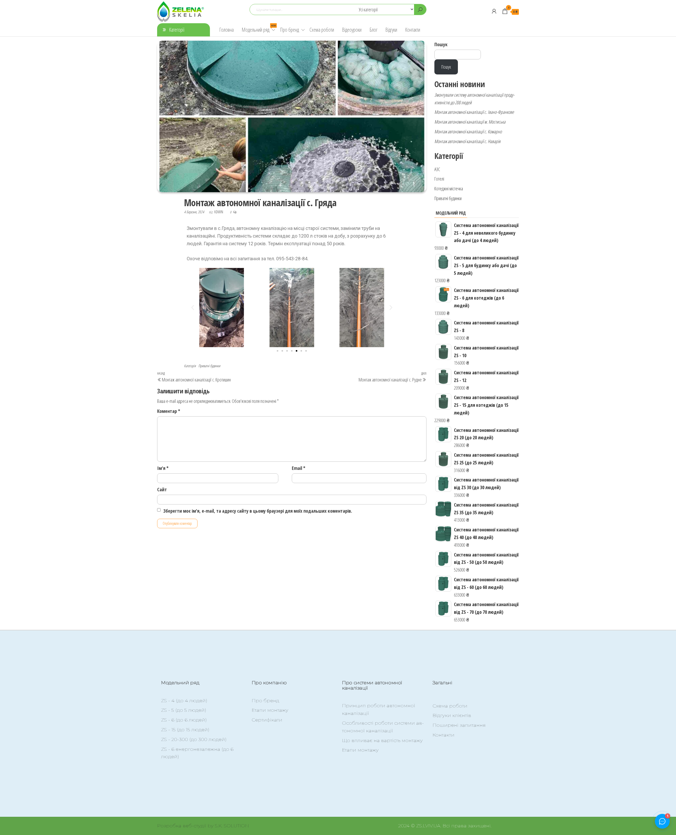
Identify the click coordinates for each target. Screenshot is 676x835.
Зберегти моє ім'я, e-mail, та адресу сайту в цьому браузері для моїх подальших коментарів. (257, 511)
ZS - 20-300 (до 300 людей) (194, 739)
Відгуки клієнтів (452, 715)
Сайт (162, 489)
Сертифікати (267, 720)
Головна (226, 29)
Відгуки (391, 29)
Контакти (412, 29)
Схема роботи (321, 29)
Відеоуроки (352, 29)
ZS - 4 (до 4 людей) (184, 701)
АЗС (437, 169)
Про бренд (289, 29)
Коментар (168, 411)
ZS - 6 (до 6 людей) (184, 720)
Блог (373, 29)
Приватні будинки (209, 365)
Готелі (439, 179)
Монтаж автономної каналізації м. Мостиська (469, 122)
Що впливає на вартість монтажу (382, 740)
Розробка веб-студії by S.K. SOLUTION (203, 826)
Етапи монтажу (270, 710)
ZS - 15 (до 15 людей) (185, 730)
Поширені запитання (459, 725)
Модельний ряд (259, 28)
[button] (192, 307)
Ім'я (162, 468)
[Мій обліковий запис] (494, 11)
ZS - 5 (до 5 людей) (183, 710)
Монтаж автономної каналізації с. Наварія (467, 141)
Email (298, 468)
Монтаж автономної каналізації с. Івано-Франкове (474, 112)
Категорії (176, 29)
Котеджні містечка (448, 188)
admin (219, 211)
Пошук (441, 44)
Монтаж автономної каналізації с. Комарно (468, 131)
